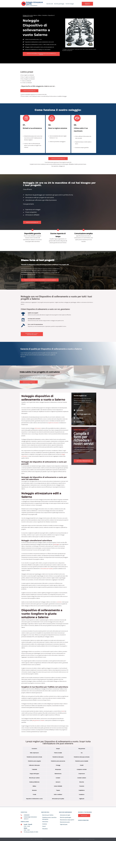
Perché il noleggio (70, 3)
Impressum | (81, 839)
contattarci (59, 602)
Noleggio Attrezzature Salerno (34, 3)
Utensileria (44, 15)
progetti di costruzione (53, 422)
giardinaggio (56, 544)
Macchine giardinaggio (59, 3)
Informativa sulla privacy (89, 839)
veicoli (63, 711)
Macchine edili (49, 3)
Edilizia (39, 15)
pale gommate (35, 720)
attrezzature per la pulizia (47, 568)
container (42, 720)
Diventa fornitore (83, 820)
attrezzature (38, 428)
